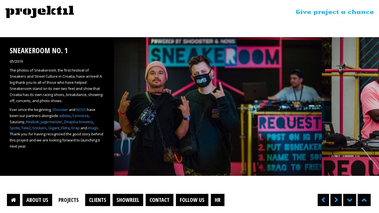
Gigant (53, 127)
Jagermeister (51, 121)
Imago (93, 127)
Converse (80, 115)
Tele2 (26, 127)
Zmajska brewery (78, 121)
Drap (75, 127)
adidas (65, 115)
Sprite (15, 127)
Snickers (39, 127)
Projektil (40, 12)
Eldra (65, 127)
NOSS (81, 109)
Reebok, (33, 121)
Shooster (60, 109)
